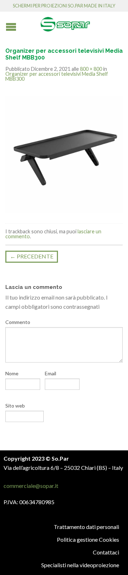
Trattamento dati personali (86, 526)
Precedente (31, 256)
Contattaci (106, 552)
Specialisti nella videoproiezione (80, 565)
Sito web (15, 406)
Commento (17, 322)
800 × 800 (91, 69)
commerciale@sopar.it (31, 485)
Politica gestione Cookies (88, 539)
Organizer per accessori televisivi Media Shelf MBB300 (56, 76)
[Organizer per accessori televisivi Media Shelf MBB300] (64, 153)
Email (50, 373)
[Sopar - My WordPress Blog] (65, 22)
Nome (11, 373)
